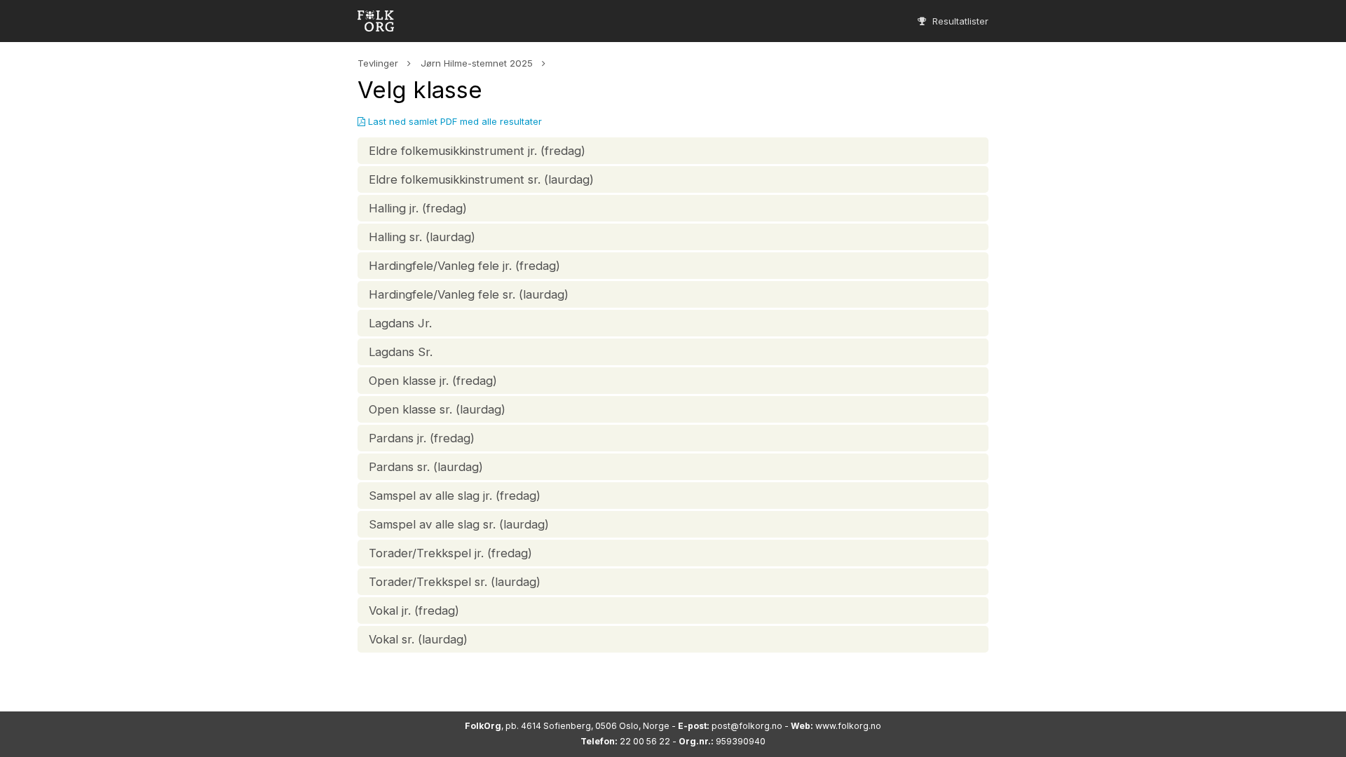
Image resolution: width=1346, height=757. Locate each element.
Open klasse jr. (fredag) (433, 381)
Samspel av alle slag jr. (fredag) (455, 496)
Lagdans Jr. (400, 323)
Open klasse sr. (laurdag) (437, 409)
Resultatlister (959, 21)
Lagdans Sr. (401, 352)
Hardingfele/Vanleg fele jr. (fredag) (464, 266)
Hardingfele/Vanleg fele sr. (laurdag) (469, 294)
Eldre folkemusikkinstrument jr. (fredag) (477, 151)
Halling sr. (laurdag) (422, 237)
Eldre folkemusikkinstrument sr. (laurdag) (481, 179)
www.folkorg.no (848, 726)
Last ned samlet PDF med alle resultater (453, 121)
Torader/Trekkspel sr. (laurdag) (455, 582)
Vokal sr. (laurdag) (418, 639)
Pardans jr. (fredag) (422, 438)
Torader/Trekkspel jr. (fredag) (450, 553)
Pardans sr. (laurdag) (426, 467)
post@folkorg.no (747, 726)
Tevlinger (378, 63)
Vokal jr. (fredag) (414, 610)
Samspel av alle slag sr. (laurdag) (459, 524)
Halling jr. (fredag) (418, 208)
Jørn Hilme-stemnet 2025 (477, 63)
